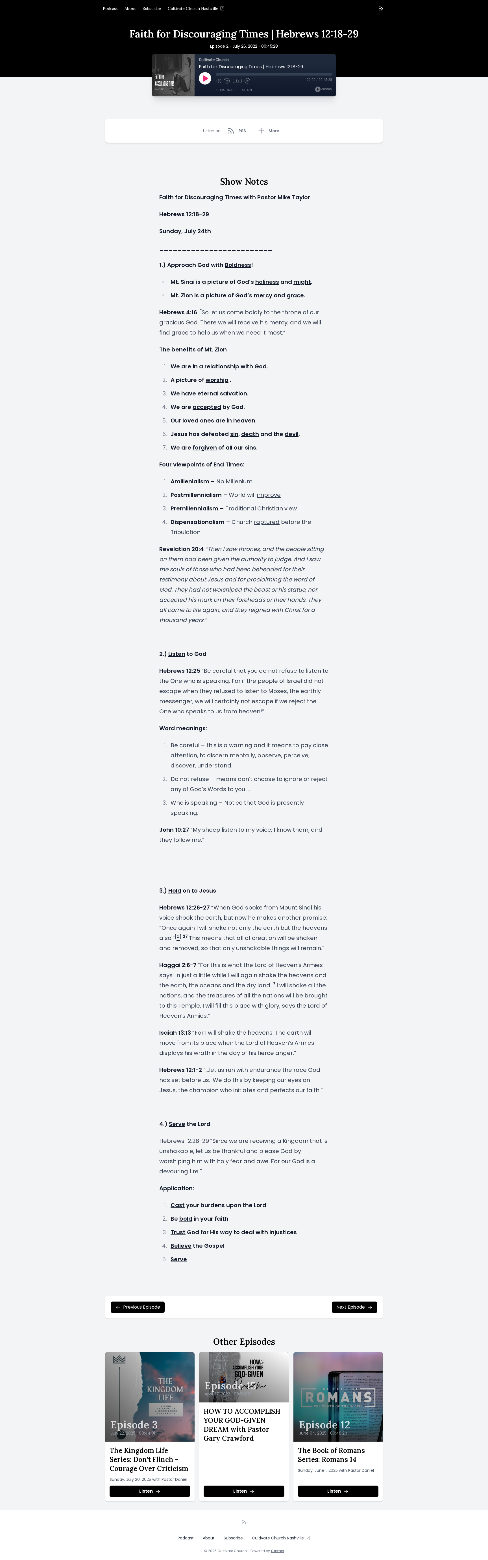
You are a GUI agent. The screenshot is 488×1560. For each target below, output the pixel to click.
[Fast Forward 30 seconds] (247, 81)
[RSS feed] (381, 8)
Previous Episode (141, 1307)
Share (247, 90)
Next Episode (350, 1307)
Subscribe (152, 8)
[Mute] (218, 80)
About (130, 8)
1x (237, 81)
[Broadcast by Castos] (323, 89)
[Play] (205, 78)
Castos (277, 1550)
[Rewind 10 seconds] (227, 81)
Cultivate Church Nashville (193, 8)
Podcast (110, 8)
